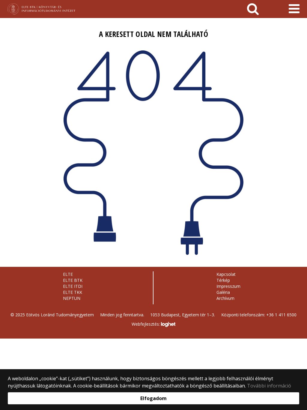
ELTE (68, 274)
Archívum (225, 298)
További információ (269, 385)
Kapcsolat (226, 274)
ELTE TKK (72, 292)
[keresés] (253, 9)
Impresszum (228, 286)
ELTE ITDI (72, 286)
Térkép (223, 280)
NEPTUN (71, 298)
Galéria (223, 292)
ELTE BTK (72, 280)
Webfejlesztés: (146, 324)
